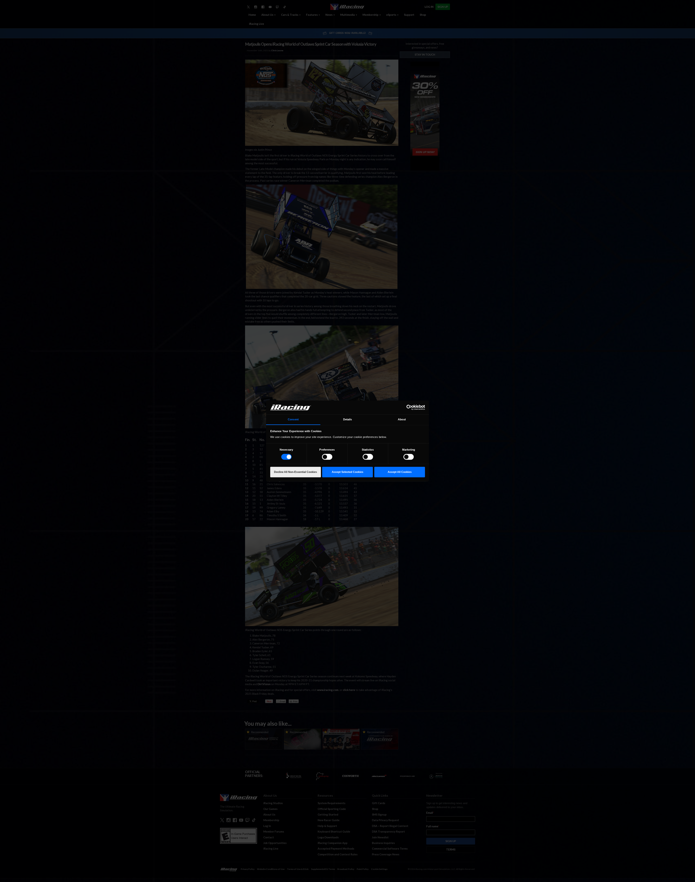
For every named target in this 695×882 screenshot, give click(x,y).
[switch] (327, 457)
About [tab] (402, 419)
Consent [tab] (293, 419)
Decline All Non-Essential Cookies (295, 471)
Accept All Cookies (400, 471)
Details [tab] (347, 419)
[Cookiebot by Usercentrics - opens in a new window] (409, 407)
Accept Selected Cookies (347, 471)
